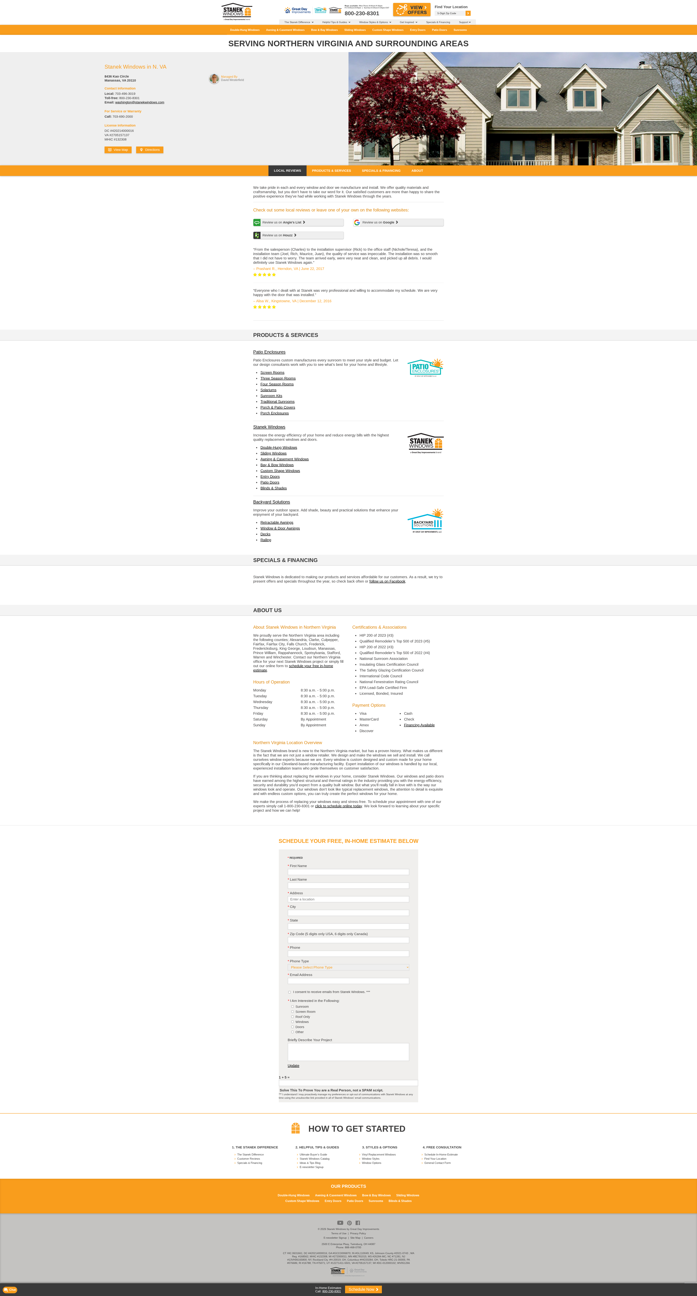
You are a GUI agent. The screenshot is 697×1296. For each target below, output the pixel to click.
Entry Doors (417, 29)
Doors (299, 1027)
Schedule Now (362, 1289)
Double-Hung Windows (245, 29)
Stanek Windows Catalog (314, 1158)
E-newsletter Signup (311, 1167)
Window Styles (371, 1158)
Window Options (371, 1162)
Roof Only (302, 1017)
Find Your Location (435, 1158)
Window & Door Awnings (280, 528)
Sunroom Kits (271, 396)
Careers (368, 1237)
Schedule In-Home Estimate (441, 1154)
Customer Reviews (248, 1158)
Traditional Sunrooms (277, 402)
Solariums (268, 390)
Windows (302, 1022)
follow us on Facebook (387, 581)
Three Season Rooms (278, 378)
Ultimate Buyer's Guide (313, 1154)
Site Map (355, 1237)
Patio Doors (439, 29)
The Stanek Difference (250, 1154)
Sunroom (302, 1006)
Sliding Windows (355, 29)
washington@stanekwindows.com (139, 102)
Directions (152, 150)
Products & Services (331, 170)
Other (299, 1032)
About (417, 170)
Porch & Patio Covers (277, 407)
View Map (120, 150)
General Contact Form (437, 1162)
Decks (265, 534)
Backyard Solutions (271, 501)
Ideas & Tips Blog (310, 1162)
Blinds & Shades (273, 488)
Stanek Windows (269, 426)
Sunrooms (460, 29)
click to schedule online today (338, 806)
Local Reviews (287, 170)
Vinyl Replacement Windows (379, 1154)
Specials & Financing (438, 22)
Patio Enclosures (269, 351)
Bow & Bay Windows (324, 29)
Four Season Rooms (277, 384)
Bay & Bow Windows (277, 465)
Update (293, 1066)
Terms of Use (339, 1233)
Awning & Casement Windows (285, 29)
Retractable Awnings (276, 522)
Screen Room (305, 1012)
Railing (265, 540)
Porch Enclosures (274, 413)
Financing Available (419, 725)
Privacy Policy (358, 1233)
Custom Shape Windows (387, 29)
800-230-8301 (331, 1291)
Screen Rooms (272, 373)
